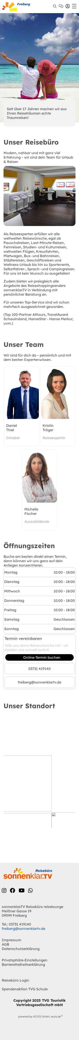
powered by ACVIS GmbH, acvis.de (39, 1016)
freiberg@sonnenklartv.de (39, 682)
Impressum (11, 940)
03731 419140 (39, 668)
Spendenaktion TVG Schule (25, 989)
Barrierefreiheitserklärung (23, 964)
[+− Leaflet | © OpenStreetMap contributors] (39, 772)
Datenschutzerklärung (21, 948)
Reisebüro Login (15, 980)
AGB (5, 944)
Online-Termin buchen (41, 657)
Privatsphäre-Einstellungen (24, 960)
